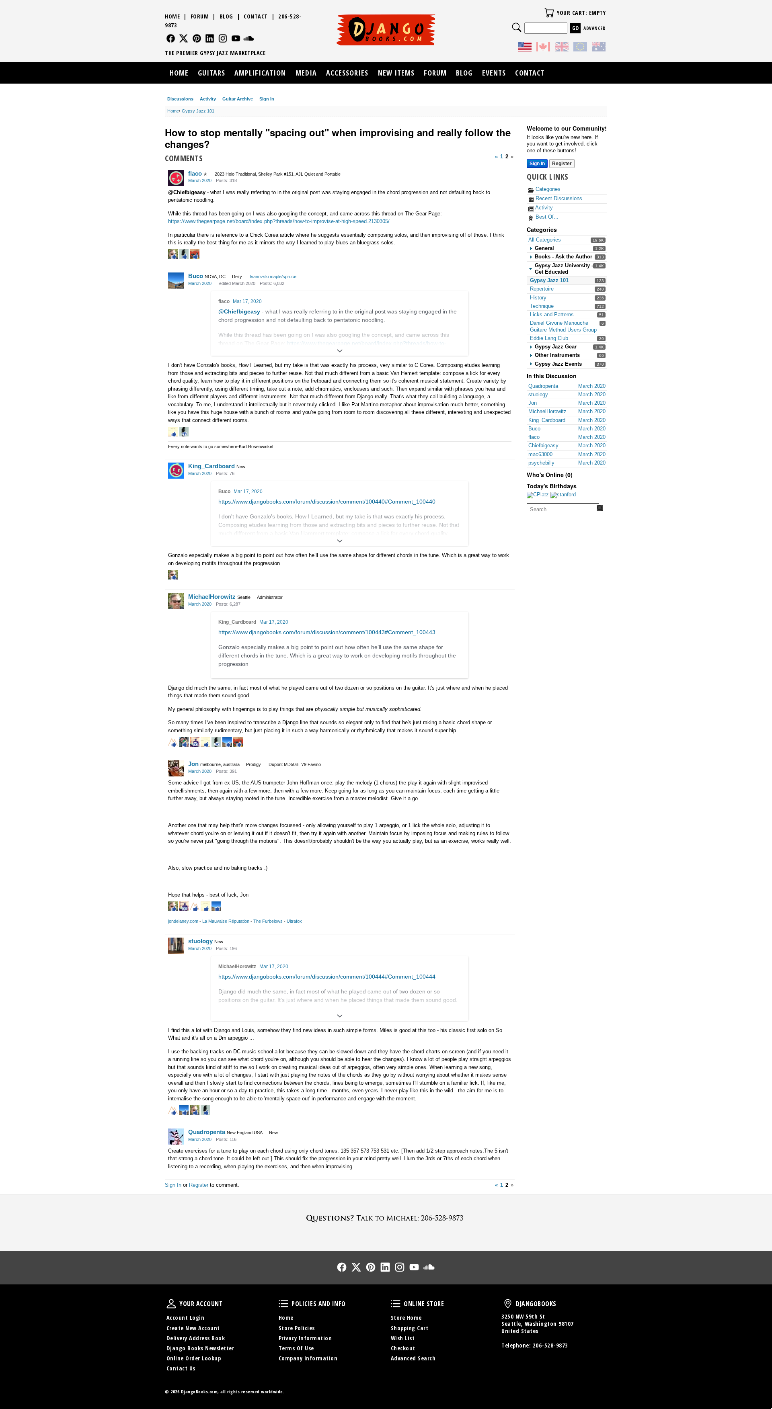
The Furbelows (268, 921)
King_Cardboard (211, 466)
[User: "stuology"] (176, 946)
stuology (200, 941)
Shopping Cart (410, 1328)
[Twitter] (183, 38)
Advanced (594, 28)
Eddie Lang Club (549, 338)
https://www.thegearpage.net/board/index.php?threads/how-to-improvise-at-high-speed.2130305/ (279, 221)
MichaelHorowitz (212, 596)
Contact (256, 16)
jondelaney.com (183, 921)
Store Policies (297, 1328)
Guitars (211, 73)
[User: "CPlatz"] (538, 495)
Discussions (180, 98)
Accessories (347, 73)
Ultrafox (294, 921)
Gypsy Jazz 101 (549, 280)
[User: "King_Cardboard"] (176, 471)
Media (306, 73)
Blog (226, 16)
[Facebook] (171, 38)
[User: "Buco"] (176, 280)
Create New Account (193, 1328)
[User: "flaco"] (176, 178)
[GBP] (562, 48)
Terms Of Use (296, 1348)
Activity (208, 98)
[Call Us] (386, 1218)
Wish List (403, 1338)
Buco (195, 275)
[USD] (525, 48)
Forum (200, 16)
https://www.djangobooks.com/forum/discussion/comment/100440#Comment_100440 (326, 501)
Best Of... (546, 217)
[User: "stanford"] (563, 495)
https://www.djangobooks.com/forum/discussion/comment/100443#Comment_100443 (326, 632)
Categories (547, 189)
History (538, 298)
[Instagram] (223, 38)
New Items (396, 73)
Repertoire (542, 289)
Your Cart (549, 12)
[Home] (386, 30)
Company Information (308, 1358)
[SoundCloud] (249, 38)
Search (516, 27)
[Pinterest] (197, 38)
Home (172, 16)
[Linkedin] (210, 38)
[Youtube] (236, 38)
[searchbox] (563, 509)
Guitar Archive (237, 98)
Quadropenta (206, 1131)
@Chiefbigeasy (186, 192)
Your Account (171, 1303)
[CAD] (543, 48)
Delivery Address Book (195, 1338)
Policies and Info (283, 1303)
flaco (195, 173)
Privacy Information (305, 1338)
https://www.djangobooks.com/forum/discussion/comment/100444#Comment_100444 (326, 976)
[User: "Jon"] (176, 768)
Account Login (185, 1317)
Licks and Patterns (552, 314)
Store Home (406, 1317)
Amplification (260, 73)
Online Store (395, 1303)
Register (562, 163)
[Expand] (339, 351)
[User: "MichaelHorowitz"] (176, 601)
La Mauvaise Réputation (225, 921)
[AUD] (599, 48)
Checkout (403, 1348)
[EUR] (580, 48)
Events (494, 73)
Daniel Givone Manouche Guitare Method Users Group (563, 326)
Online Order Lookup (193, 1358)
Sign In (266, 98)
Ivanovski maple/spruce (273, 276)
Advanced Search (413, 1358)
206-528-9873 (550, 1345)
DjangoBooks (507, 1303)
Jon (193, 763)
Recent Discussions (558, 198)
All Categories (544, 240)
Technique (542, 306)
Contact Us (180, 1368)
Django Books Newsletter (200, 1348)
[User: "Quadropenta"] (176, 1136)
